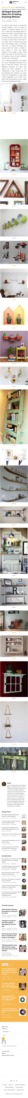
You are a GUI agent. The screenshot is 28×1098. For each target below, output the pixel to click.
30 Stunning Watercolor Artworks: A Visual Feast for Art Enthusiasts (10, 847)
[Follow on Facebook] (11, 1081)
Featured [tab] (5, 964)
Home (4, 7)
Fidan (4, 915)
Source (14, 113)
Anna (4, 19)
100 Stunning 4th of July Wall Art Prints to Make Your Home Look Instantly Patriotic (11, 860)
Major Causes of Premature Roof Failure (11, 834)
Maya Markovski (6, 952)
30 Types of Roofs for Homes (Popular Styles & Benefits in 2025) (11, 822)
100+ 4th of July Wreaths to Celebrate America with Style (11, 880)
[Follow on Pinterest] (17, 1081)
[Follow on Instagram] (14, 1081)
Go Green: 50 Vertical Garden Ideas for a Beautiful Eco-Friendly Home (11, 886)
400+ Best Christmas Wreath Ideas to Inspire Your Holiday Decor (11, 873)
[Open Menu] (2, 2)
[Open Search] (25, 2)
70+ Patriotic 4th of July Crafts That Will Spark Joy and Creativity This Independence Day (11, 894)
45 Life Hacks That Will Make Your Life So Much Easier (11, 841)
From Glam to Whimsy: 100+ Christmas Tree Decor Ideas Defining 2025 (11, 867)
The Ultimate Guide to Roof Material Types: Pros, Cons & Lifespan (10, 815)
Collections (10, 7)
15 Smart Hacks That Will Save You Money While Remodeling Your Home (10, 828)
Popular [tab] (11, 964)
